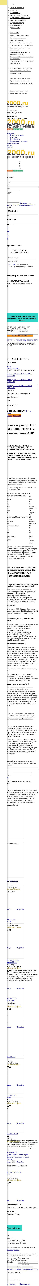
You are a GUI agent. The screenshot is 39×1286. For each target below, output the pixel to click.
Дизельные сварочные (18, 93)
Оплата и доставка (12, 143)
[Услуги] (3, 34)
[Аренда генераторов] (3, 18)
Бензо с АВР (14, 33)
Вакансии (13, 137)
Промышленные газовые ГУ (20, 71)
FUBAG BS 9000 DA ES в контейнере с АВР (10, 961)
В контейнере (15, 13)
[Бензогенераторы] (3, 7)
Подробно (20, 909)
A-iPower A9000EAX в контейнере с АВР (9, 999)
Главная (8, 366)
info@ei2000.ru (11, 116)
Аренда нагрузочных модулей (21, 83)
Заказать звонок (9, 1284)
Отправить (24, 203)
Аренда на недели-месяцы (19, 81)
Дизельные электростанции (16, 5)
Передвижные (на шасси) (19, 15)
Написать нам (18, 129)
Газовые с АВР (15, 73)
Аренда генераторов (13, 76)
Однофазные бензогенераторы (21, 45)
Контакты (8, 147)
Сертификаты (15, 139)
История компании (17, 135)
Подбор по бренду (17, 23)
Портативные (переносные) (20, 18)
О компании (9, 133)
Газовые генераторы (13, 66)
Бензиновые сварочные (18, 91)
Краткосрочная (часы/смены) (20, 78)
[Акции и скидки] (3, 39)
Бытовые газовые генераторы (21, 68)
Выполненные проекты (18, 141)
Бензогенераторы (12, 30)
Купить (28, 411)
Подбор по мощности (18, 20)
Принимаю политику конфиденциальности (18, 205)
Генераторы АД (16, 25)
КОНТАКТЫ (10, 98)
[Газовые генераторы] (3, 13)
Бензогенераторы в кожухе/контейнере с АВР (20, 53)
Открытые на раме (17, 8)
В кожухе (13, 10)
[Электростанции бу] (3, 23)
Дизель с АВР (15, 28)
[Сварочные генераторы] (3, 28)
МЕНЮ (20, 164)
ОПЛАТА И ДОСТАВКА (15, 96)
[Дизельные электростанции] (3, 2)
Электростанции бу (12, 86)
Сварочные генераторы (14, 88)
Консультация (14, 415)
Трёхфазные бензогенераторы (21, 43)
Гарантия (8, 145)
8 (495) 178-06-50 (10, 111)
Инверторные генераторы (19, 35)
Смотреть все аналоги (9, 963)
